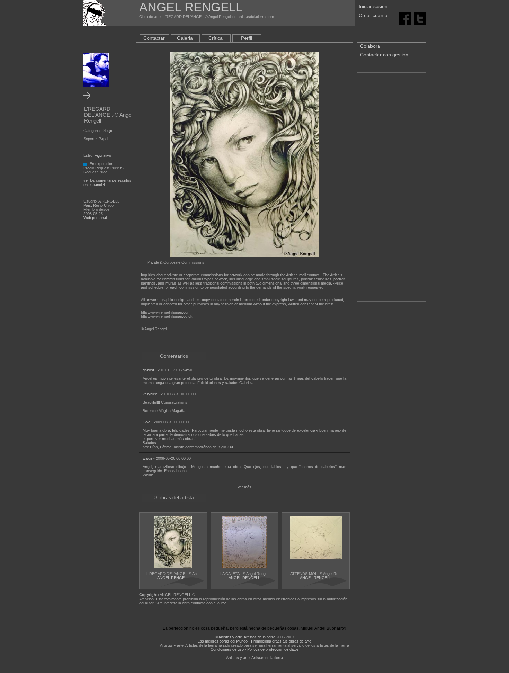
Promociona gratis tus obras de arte (281, 641)
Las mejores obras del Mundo (223, 641)
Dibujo (107, 130)
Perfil (246, 38)
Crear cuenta (373, 15)
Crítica (215, 38)
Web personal (95, 218)
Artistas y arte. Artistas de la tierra (246, 637)
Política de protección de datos (273, 649)
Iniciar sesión (373, 6)
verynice (150, 394)
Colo (146, 422)
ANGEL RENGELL (173, 578)
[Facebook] (405, 18)
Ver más (244, 487)
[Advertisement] (391, 190)
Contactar (154, 38)
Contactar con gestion (384, 54)
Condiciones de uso (227, 649)
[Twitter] (420, 18)
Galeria (185, 38)
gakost (148, 370)
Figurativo (103, 155)
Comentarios (174, 356)
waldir (147, 458)
